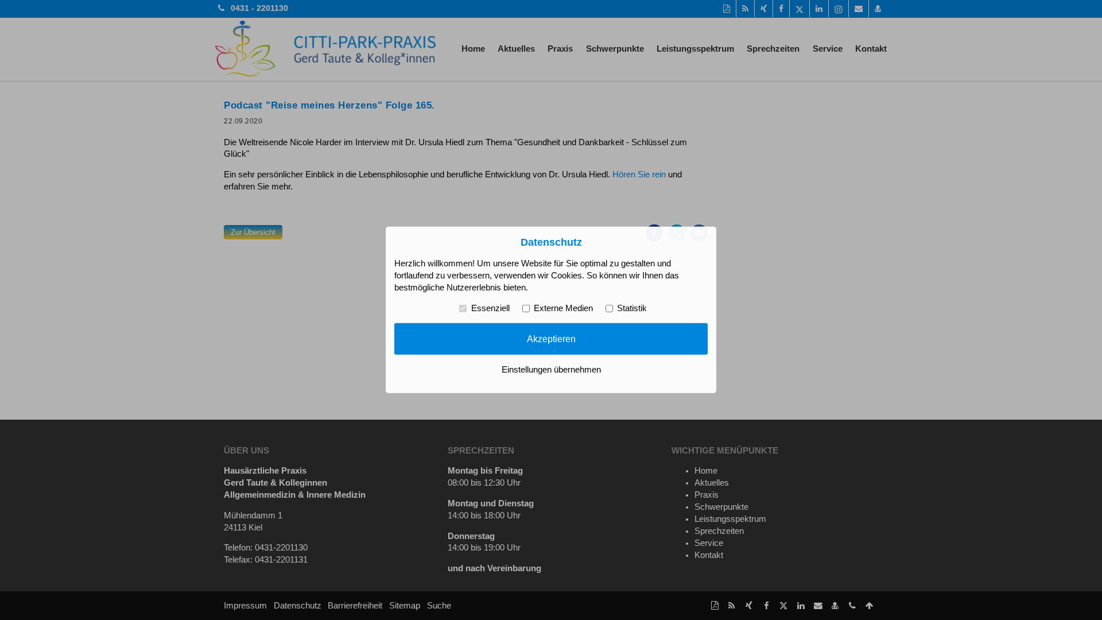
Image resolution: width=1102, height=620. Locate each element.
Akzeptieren (551, 339)
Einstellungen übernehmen (551, 369)
